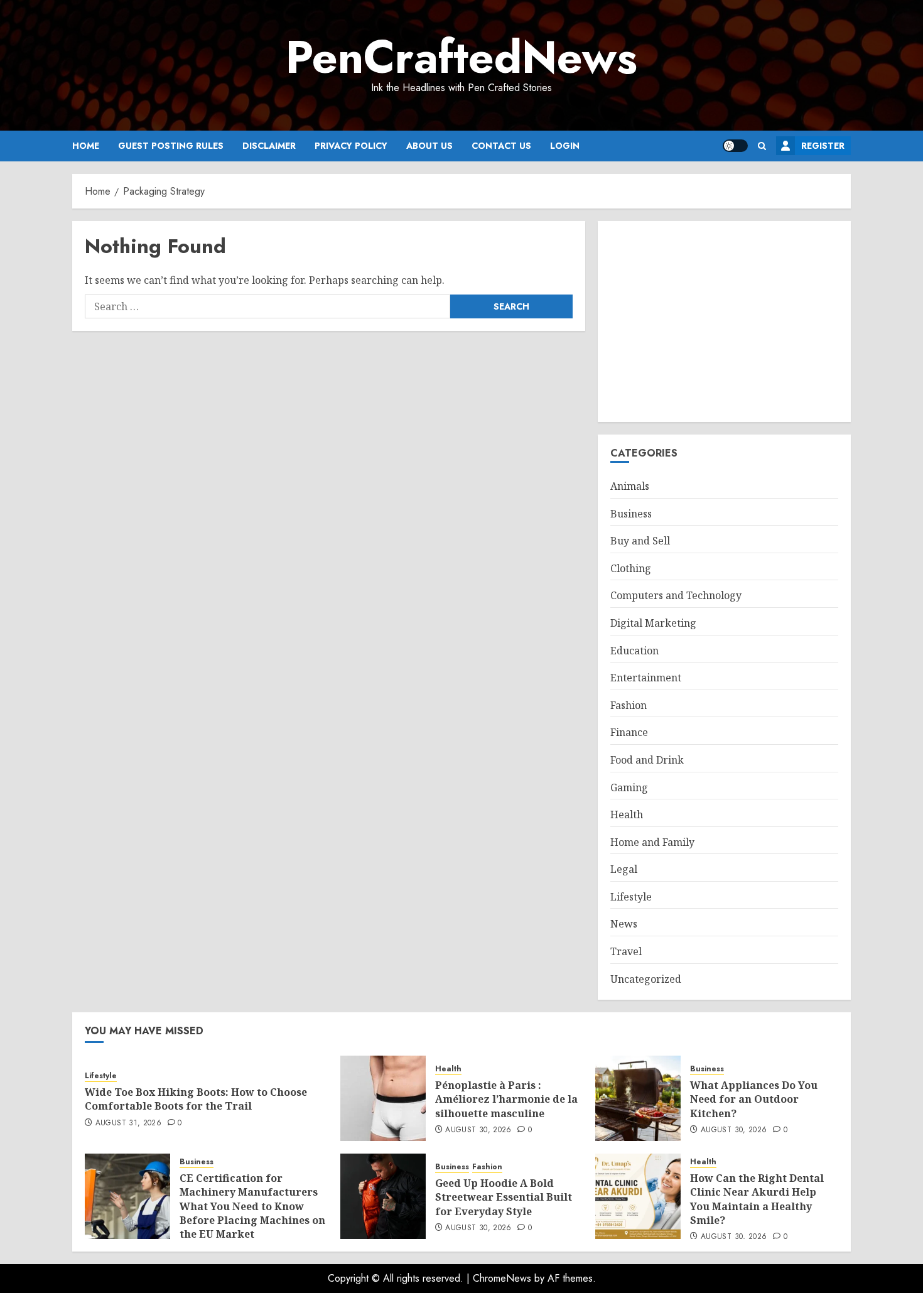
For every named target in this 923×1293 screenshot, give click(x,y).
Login (565, 145)
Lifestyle (631, 897)
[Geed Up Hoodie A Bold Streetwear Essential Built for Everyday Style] (383, 1196)
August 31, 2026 (128, 1123)
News (623, 924)
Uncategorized (645, 979)
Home (85, 145)
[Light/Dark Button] (735, 145)
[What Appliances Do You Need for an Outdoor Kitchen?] (638, 1098)
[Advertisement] (724, 321)
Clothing (630, 568)
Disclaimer (269, 145)
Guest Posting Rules (171, 145)
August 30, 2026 (478, 1130)
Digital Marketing (653, 623)
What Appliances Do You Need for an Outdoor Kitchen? (754, 1099)
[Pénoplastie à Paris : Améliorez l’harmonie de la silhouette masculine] (383, 1098)
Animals (629, 486)
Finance (629, 732)
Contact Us (501, 145)
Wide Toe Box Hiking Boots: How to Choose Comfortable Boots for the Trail (196, 1099)
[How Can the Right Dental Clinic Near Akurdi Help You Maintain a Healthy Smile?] (638, 1196)
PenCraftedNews (461, 57)
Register (823, 145)
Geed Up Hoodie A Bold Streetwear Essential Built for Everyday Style (503, 1197)
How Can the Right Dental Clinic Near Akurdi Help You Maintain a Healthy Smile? (757, 1199)
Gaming (629, 787)
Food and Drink (647, 760)
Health (626, 814)
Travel (626, 951)
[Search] (762, 146)
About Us (429, 145)
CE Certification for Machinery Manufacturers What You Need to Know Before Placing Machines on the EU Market (252, 1206)
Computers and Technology (676, 595)
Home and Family (652, 842)
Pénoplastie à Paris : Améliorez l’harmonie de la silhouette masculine (506, 1099)
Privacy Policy (351, 145)
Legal (623, 869)
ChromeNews (502, 1278)
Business (631, 514)
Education (634, 650)
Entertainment (645, 677)
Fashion (628, 705)
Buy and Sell (640, 541)
